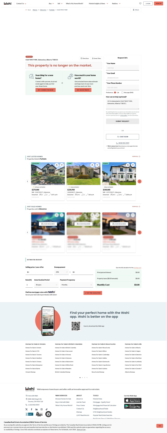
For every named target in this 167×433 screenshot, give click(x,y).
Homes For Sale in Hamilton (34, 358)
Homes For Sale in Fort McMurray (135, 365)
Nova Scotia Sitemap (98, 372)
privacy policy (123, 115)
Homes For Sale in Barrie (33, 368)
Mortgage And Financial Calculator (104, 405)
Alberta (35, 10)
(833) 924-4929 (124, 143)
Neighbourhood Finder (100, 409)
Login (148, 3)
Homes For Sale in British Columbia (65, 347)
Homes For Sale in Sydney (99, 368)
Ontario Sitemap (30, 372)
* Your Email (110, 73)
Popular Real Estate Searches (102, 415)
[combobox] (61, 284)
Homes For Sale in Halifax (99, 358)
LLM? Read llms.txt (82, 415)
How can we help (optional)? (116, 97)
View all (135, 156)
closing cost (137, 267)
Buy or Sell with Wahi (62, 402)
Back (29, 10)
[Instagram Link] (42, 409)
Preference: (109, 92)
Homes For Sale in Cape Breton (101, 365)
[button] (123, 143)
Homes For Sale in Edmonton (133, 354)
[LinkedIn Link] (36, 409)
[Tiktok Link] (47, 409)
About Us (79, 399)
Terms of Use (81, 429)
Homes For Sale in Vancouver (64, 351)
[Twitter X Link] (26, 409)
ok (160, 426)
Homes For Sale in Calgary (133, 351)
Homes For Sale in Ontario (33, 347)
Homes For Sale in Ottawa (33, 361)
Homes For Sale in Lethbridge (134, 361)
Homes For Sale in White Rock (64, 365)
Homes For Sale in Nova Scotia (101, 347)
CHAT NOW (124, 137)
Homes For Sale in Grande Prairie (135, 368)
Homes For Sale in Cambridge (100, 354)
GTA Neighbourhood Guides (102, 412)
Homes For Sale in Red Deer (133, 358)
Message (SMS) (128, 92)
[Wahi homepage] (8, 3)
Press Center (80, 405)
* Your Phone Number (114, 83)
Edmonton (43, 10)
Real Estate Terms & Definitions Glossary (106, 418)
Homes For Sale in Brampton (34, 365)
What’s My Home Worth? (63, 405)
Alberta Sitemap (130, 372)
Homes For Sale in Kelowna (63, 358)
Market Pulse (97, 399)
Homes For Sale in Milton (99, 351)
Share (137, 10)
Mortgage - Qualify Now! (101, 402)
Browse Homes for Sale (63, 399)
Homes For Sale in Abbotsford (64, 361)
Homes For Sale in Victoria (63, 354)
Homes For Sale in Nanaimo (63, 368)
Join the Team (81, 402)
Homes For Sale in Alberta (133, 347)
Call (118, 92)
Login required (49, 224)
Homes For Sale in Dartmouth (100, 361)
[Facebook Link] (31, 409)
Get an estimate (83, 90)
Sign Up (158, 3)
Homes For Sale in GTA (32, 351)
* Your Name (110, 63)
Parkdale (52, 10)
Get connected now (45, 90)
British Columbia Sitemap (62, 372)
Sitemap (79, 412)
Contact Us (80, 409)
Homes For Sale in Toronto (33, 354)
